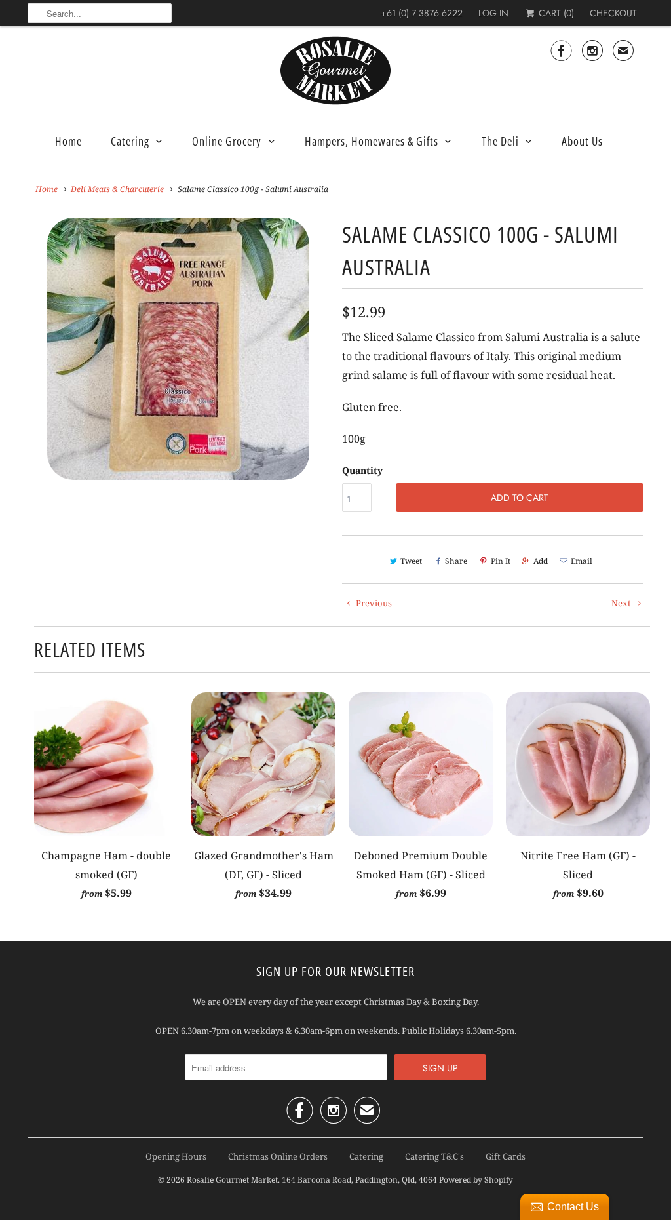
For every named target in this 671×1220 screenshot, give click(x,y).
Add (540, 560)
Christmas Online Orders (278, 1156)
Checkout (613, 13)
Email (581, 560)
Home (68, 141)
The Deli (500, 141)
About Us (582, 141)
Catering (130, 141)
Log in (493, 13)
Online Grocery (226, 141)
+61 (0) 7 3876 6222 (422, 13)
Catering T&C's (434, 1156)
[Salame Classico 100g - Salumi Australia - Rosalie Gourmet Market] (178, 349)
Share (456, 560)
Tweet (411, 560)
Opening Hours (175, 1156)
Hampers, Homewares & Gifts (371, 141)
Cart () (555, 13)
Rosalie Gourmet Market (232, 1179)
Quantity (362, 470)
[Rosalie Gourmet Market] (335, 71)
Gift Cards (506, 1156)
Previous (30, 357)
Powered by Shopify (476, 1179)
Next (327, 357)
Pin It (500, 560)
